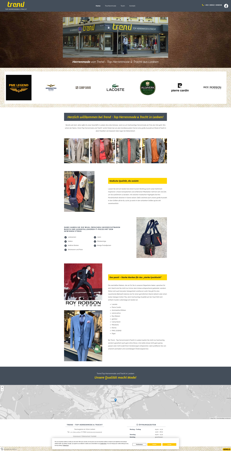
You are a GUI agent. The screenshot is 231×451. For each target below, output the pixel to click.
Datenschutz (86, 436)
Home (98, 6)
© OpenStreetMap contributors (223, 418)
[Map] (115, 402)
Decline (154, 444)
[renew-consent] (2, 449)
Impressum (77, 436)
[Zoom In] (2, 387)
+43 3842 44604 (213, 5)
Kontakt (132, 6)
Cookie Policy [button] (103, 443)
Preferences (139, 444)
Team (123, 6)
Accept (169, 444)
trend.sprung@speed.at (94, 432)
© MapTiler (212, 418)
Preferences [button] (66, 445)
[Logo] (30, 6)
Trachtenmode (110, 6)
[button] (115, 400)
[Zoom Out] (2, 390)
